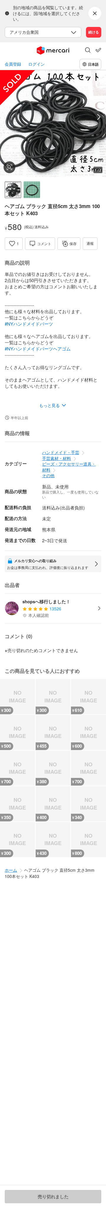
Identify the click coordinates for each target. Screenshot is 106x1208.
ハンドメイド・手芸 (60, 452)
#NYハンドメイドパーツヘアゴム (38, 348)
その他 (48, 475)
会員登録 (13, 64)
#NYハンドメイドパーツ (29, 324)
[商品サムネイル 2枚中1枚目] (13, 189)
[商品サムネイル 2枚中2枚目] (32, 189)
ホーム (11, 870)
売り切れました (53, 1196)
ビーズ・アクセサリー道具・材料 (69, 467)
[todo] (98, 50)
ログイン (36, 64)
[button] (87, 50)
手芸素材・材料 (56, 458)
